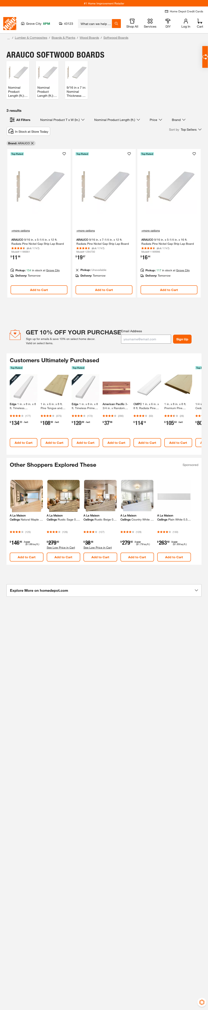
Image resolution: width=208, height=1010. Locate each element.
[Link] (39, 223)
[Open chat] (205, 57)
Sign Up (182, 339)
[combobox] (95, 23)
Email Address (131, 331)
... (8, 38)
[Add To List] (64, 154)
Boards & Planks (63, 37)
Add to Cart (39, 290)
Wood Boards (89, 37)
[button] (185, 129)
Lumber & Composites (31, 37)
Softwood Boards (115, 37)
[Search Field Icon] (116, 23)
